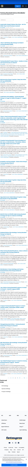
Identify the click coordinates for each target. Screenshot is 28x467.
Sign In (18, 452)
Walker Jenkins (19, 318)
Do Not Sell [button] (11, 447)
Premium (13, 452)
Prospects (10, 55)
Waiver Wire (5, 37)
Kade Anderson (12, 134)
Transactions (18, 281)
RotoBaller (2, 27)
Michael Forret (5, 134)
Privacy (5, 447)
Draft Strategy (6, 226)
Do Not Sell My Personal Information (14, 462)
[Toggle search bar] (23, 6)
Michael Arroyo (24, 132)
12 (24, 378)
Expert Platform (5, 426)
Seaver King (16, 133)
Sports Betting (23, 430)
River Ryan (19, 132)
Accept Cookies (14, 465)
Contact (19, 449)
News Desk (22, 423)
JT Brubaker (9, 156)
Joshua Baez (13, 132)
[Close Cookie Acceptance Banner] (26, 459)
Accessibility (21, 447)
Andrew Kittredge (18, 154)
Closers (9, 154)
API (23, 449)
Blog (11, 449)
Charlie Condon (11, 133)
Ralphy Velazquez (3, 133)
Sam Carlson (14, 37)
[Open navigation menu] (26, 6)
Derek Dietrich (20, 37)
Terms (16, 447)
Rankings (10, 245)
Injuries (13, 281)
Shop (21, 426)
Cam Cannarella (18, 134)
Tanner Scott (24, 154)
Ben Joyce (14, 156)
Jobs (15, 449)
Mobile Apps (22, 420)
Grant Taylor (19, 156)
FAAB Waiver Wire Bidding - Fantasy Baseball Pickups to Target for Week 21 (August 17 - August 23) (13, 98)
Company (6, 449)
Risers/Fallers (10, 73)
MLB (10, 415)
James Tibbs (22, 133)
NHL (26, 415)
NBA (18, 415)
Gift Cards (3, 430)
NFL (2, 415)
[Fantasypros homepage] (2, 7)
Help (9, 452)
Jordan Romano (3, 156)
